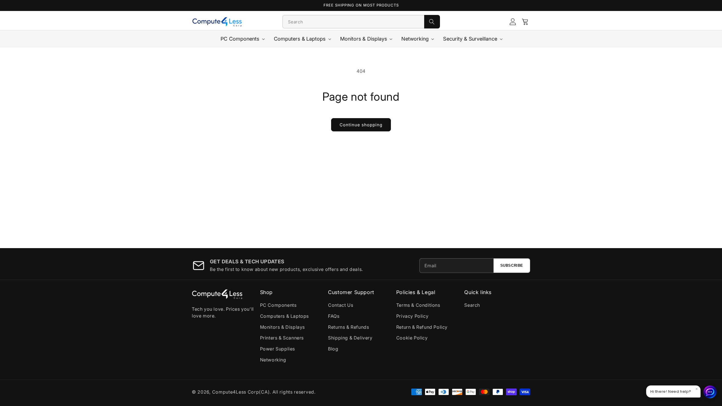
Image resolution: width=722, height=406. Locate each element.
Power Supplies (277, 349)
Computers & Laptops (284, 316)
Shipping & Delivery (350, 338)
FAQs (333, 316)
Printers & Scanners (282, 338)
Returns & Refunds (348, 327)
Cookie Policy (412, 338)
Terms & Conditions (418, 305)
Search (472, 305)
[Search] (432, 21)
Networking (273, 360)
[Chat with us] (710, 392)
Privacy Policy (412, 316)
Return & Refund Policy (422, 327)
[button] (525, 22)
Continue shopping (361, 124)
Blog (333, 349)
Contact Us (340, 305)
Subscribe (511, 265)
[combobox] (353, 21)
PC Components (278, 305)
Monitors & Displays (282, 327)
